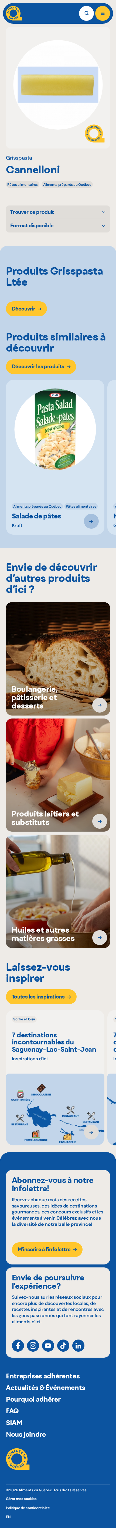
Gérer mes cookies (21, 1498)
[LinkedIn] (78, 1346)
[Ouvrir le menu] (102, 13)
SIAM (14, 1423)
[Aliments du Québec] (14, 13)
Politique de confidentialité (28, 1508)
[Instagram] (33, 1346)
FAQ (12, 1411)
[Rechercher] (86, 13)
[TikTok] (63, 1346)
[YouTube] (48, 1346)
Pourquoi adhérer (33, 1399)
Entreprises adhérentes (43, 1376)
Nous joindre (26, 1434)
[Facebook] (18, 1346)
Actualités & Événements (45, 1388)
